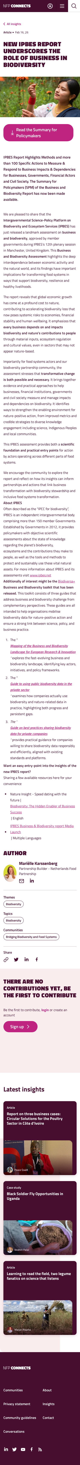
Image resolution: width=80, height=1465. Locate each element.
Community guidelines (19, 1417)
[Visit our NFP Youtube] (23, 1449)
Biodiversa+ (66, 581)
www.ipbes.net (40, 575)
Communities (13, 1390)
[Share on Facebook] (36, 959)
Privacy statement (16, 1403)
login (45, 1009)
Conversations (14, 1431)
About (47, 1390)
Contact (48, 1417)
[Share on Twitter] (16, 959)
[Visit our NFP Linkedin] (6, 1449)
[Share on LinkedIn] (26, 959)
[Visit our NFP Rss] (40, 1449)
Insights (49, 1403)
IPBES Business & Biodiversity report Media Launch (42, 828)
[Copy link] (6, 959)
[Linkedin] (34, 881)
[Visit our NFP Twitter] (14, 1449)
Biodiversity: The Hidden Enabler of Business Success (42, 809)
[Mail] (23, 881)
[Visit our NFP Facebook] (31, 1449)
